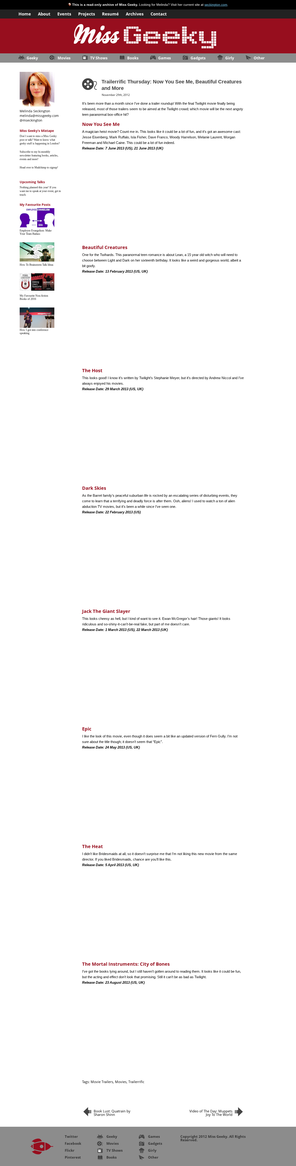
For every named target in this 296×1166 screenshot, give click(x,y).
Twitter (71, 1136)
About (44, 13)
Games (164, 58)
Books (133, 58)
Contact (159, 13)
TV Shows (99, 58)
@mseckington (31, 120)
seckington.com (215, 4)
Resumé (110, 13)
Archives (135, 13)
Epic (86, 729)
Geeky (32, 58)
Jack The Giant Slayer (106, 611)
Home (24, 13)
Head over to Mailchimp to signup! (39, 167)
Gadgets (198, 58)
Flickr (69, 1150)
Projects (86, 13)
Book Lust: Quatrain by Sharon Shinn (112, 1113)
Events (64, 13)
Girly (229, 58)
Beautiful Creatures (104, 247)
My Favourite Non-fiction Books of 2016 (34, 297)
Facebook (73, 1143)
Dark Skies (94, 488)
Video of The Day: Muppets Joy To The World (210, 1113)
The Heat (92, 846)
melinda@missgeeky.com (39, 115)
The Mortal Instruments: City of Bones (126, 964)
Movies (64, 58)
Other (259, 58)
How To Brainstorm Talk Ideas (36, 264)
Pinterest (73, 1157)
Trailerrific (136, 1081)
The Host (92, 370)
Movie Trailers (102, 1081)
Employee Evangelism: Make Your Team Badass (36, 232)
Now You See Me (101, 124)
